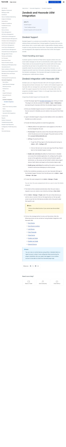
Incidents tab (5, 115)
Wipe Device (31, 235)
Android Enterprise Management (9, 38)
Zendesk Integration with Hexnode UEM (32, 29)
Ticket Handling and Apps (30, 27)
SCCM (4, 97)
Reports (3, 118)
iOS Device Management (7, 34)
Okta (4, 90)
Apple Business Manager (8, 84)
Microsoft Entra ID (7, 95)
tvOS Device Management (8, 45)
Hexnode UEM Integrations (9, 113)
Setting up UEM (5, 12)
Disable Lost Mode (33, 241)
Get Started (4, 8)
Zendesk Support (27, 24)
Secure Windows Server (7, 62)
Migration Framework (7, 10)
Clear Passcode (32, 232)
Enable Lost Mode (33, 238)
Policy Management (6, 32)
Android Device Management (9, 36)
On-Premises (5, 58)
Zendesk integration (7, 99)
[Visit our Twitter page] (33, 266)
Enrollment (4, 14)
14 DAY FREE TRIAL (54, 2)
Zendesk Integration (9, 101)
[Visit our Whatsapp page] (38, 266)
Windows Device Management (9, 40)
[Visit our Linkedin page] (35, 266)
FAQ (3, 128)
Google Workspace (7, 93)
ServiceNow (5, 82)
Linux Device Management (8, 47)
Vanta (4, 108)
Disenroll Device (32, 244)
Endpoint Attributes (6, 19)
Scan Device (31, 223)
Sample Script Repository (8, 124)
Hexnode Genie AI (6, 67)
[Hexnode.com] (5, 2)
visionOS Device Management (9, 49)
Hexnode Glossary (6, 131)
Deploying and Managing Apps (9, 64)
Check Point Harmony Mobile (10, 106)
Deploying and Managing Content (10, 71)
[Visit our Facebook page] (30, 266)
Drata (4, 104)
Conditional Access (6, 25)
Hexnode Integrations (7, 80)
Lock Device (31, 229)
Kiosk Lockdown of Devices (8, 69)
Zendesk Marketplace (45, 101)
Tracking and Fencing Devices (9, 77)
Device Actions (5, 30)
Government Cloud (6, 60)
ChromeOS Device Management (9, 51)
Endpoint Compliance (7, 23)
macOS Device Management (8, 43)
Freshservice (6, 88)
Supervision (4, 27)
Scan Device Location (34, 226)
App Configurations (7, 111)
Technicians (4, 75)
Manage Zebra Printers (7, 53)
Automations (5, 21)
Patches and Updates (7, 56)
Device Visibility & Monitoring (9, 16)
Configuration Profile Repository (9, 126)
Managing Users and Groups (8, 73)
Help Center (13, 2)
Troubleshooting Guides (7, 122)
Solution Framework (6, 120)
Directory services (7, 86)
